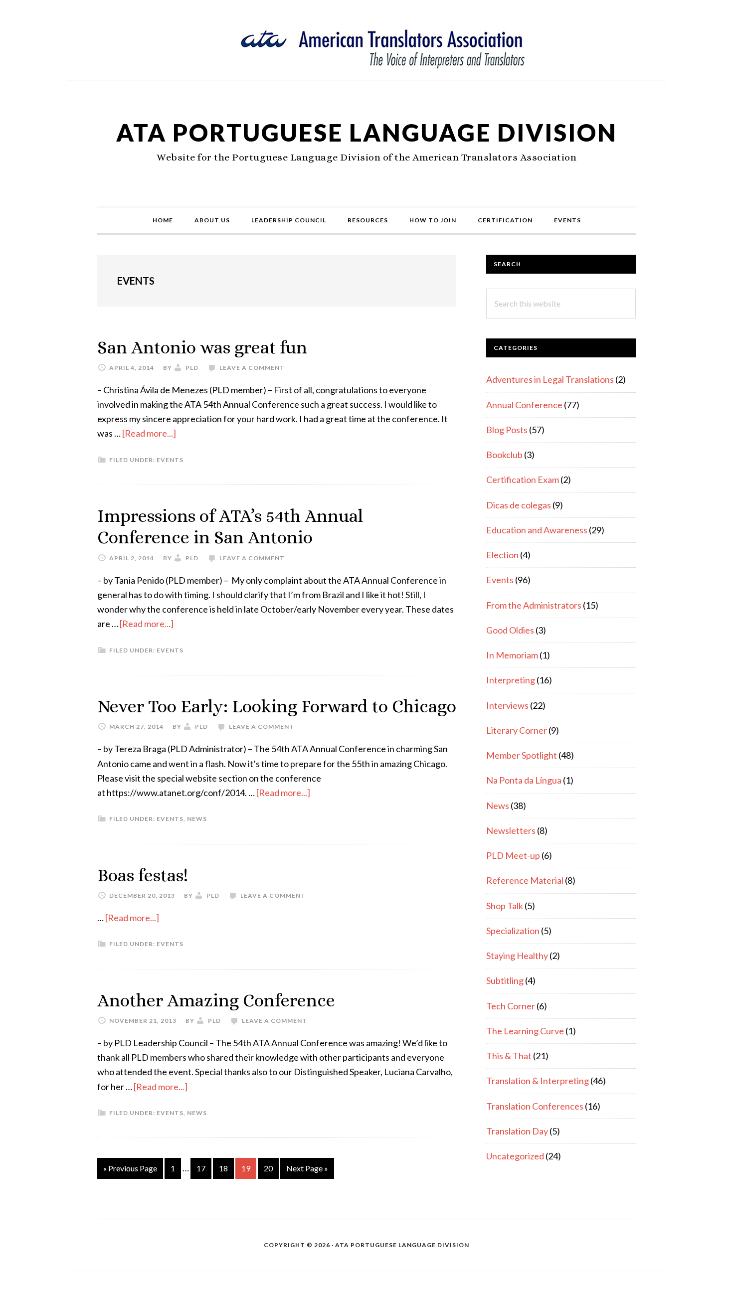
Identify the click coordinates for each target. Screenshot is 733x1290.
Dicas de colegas (518, 504)
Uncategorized (515, 1155)
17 (203, 1168)
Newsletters (511, 830)
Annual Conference (524, 404)
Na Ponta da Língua (523, 780)
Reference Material (524, 880)
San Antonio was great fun (202, 347)
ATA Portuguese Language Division (366, 132)
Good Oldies (510, 630)
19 (248, 1168)
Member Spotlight (521, 755)
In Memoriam (512, 654)
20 (271, 1168)
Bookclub (504, 454)
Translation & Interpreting (537, 1080)
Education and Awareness (536, 529)
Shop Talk (504, 905)
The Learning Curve (525, 1030)
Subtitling (505, 980)
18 (226, 1168)
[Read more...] (149, 433)
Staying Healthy (517, 955)
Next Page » (307, 1171)
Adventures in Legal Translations (550, 379)
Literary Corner (516, 730)
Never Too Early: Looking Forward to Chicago (276, 706)
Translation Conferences (534, 1106)
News (197, 818)
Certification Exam (522, 479)
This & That (509, 1055)
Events (170, 460)
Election (502, 554)
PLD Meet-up (513, 855)
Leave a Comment (252, 367)
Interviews (507, 705)
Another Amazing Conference (216, 1000)
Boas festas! (142, 875)
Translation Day (517, 1131)
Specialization (513, 930)
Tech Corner (510, 1005)
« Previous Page (130, 1171)
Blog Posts (507, 429)
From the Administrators (533, 605)
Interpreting (510, 679)
